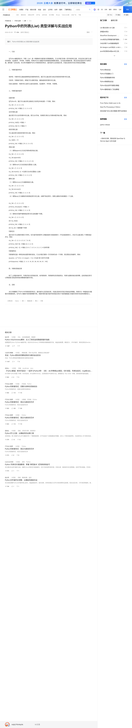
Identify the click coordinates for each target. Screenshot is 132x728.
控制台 (115, 9)
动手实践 (44, 15)
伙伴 (55, 9)
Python (17, 301)
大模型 (21, 9)
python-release (105, 125)
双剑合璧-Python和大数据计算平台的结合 (113, 111)
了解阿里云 (68, 9)
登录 (127, 9)
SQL (19, 337)
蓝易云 (7, 431)
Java (31, 368)
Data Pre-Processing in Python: (110, 107)
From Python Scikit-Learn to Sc (110, 103)
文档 (106, 9)
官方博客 (51, 15)
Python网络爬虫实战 (106, 81)
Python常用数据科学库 (107, 77)
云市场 (50, 9)
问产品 (38, 15)
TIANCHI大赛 (65, 15)
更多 (125, 64)
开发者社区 (6, 15)
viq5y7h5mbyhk (17, 724)
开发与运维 (18, 21)
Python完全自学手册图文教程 (109, 85)
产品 (26, 9)
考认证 (58, 15)
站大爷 (7, 337)
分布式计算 (25, 431)
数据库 (33, 337)
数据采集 (24, 353)
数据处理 (29, 301)
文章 (25, 21)
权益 (39, 9)
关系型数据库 (26, 337)
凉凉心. (7, 368)
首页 (17, 15)
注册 (120, 9)
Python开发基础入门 (106, 74)
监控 (30, 477)
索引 (23, 301)
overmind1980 (9, 462)
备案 (110, 9)
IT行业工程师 (9, 384)
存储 (41, 301)
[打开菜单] (3, 9)
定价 (44, 9)
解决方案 (33, 9)
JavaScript (25, 368)
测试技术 (32, 431)
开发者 (24, 384)
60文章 (37, 724)
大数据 (24, 399)
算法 (36, 301)
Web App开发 (33, 353)
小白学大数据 (9, 353)
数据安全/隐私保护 (43, 353)
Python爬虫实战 (105, 70)
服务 (60, 9)
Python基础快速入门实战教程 (109, 89)
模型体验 (23, 15)
